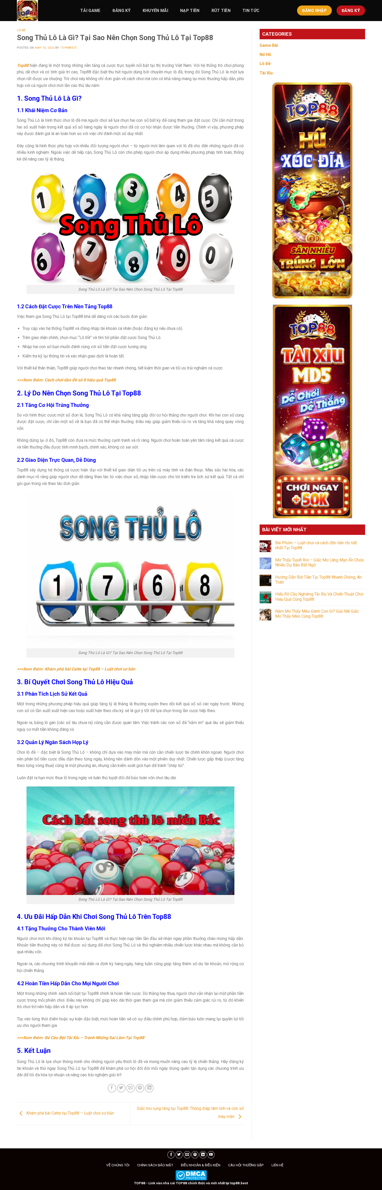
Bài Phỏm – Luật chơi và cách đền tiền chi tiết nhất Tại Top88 (316, 545)
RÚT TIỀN (221, 10)
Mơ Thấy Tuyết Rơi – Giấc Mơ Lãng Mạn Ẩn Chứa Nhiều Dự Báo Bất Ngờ (319, 562)
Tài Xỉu (266, 73)
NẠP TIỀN (190, 10)
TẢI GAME (90, 10)
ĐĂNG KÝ (122, 10)
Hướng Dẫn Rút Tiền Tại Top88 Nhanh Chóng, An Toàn (318, 580)
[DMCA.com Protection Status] (191, 1175)
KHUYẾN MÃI (155, 10)
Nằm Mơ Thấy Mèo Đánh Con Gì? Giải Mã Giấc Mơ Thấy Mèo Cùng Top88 (317, 614)
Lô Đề (21, 30)
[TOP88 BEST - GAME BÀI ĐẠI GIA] (43, 10)
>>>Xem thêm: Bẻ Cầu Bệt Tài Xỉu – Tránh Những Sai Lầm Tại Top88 (80, 1037)
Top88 (23, 65)
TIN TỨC (250, 10)
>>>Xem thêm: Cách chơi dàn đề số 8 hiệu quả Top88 (66, 380)
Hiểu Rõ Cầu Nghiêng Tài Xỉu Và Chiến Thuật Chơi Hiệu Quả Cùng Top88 (319, 597)
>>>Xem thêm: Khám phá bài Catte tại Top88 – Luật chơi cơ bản (76, 669)
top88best (68, 47)
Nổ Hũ (265, 54)
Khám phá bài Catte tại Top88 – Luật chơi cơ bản (69, 1113)
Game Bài (269, 45)
